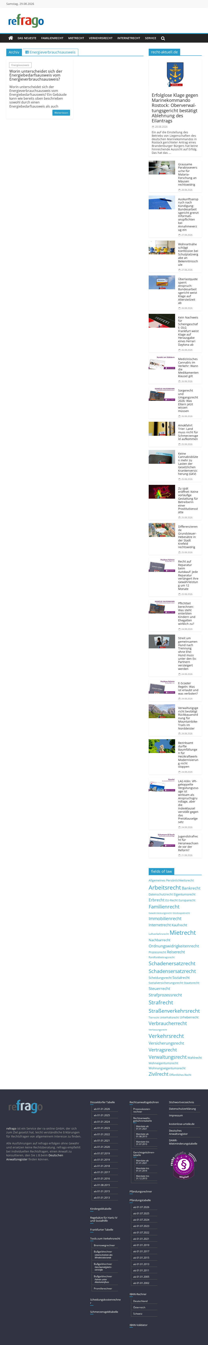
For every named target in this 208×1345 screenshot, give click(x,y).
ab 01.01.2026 (102, 1109)
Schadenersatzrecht (172, 963)
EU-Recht (171, 900)
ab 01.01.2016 (102, 1178)
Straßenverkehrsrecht (174, 1010)
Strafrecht (161, 1002)
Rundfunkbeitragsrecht (161, 957)
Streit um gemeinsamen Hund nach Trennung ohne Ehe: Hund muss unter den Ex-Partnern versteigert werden (187, 653)
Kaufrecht (179, 925)
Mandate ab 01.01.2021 (142, 1127)
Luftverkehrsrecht (159, 933)
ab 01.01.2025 (102, 1115)
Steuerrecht (159, 988)
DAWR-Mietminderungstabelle (183, 1141)
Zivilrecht (158, 1074)
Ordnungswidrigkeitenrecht (174, 946)
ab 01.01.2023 (102, 1128)
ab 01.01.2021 (102, 1140)
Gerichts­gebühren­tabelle (144, 1154)
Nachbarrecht (159, 940)
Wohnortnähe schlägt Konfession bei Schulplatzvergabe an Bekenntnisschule (188, 254)
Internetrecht (128, 38)
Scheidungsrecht (160, 977)
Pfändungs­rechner (141, 1191)
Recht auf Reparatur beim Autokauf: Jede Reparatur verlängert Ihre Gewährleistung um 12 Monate (188, 575)
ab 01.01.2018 (102, 1166)
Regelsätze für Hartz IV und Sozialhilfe (103, 1219)
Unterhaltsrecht (169, 1017)
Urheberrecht (189, 1017)
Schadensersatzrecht (172, 971)
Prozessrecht (157, 952)
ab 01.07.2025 (141, 1213)
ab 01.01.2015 (102, 1191)
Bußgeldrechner (103, 1254)
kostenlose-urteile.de (181, 1124)
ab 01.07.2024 (141, 1219)
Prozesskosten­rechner (142, 1110)
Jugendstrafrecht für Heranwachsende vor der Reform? (188, 843)
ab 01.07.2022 (141, 1232)
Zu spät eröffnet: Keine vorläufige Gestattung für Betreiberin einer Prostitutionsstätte (188, 500)
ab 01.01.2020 (102, 1147)
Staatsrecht (191, 983)
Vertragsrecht (163, 1050)
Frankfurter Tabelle (101, 1229)
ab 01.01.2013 (102, 1197)
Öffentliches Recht (180, 1075)
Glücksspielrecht (181, 913)
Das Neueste (27, 38)
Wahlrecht (194, 1057)
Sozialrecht (181, 977)
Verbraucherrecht (168, 1023)
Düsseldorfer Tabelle (102, 1102)
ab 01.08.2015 (102, 1185)
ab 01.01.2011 (141, 1270)
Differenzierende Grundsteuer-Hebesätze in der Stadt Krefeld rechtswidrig (188, 537)
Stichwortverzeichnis (181, 1102)
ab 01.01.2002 (141, 1283)
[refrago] (10, 38)
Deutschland (140, 1301)
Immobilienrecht (165, 918)
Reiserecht (176, 951)
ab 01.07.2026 (141, 1207)
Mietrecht (76, 38)
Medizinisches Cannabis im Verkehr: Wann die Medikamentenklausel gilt (188, 367)
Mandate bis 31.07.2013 (142, 1143)
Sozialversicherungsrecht (166, 983)
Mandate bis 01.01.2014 (142, 1169)
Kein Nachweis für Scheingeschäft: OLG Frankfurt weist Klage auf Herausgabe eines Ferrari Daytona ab (188, 330)
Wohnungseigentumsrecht (167, 1068)
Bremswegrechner (104, 1245)
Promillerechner (103, 1288)
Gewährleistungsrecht (160, 913)
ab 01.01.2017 (102, 1172)
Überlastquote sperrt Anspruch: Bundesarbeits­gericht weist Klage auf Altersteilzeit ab (188, 291)
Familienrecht (52, 38)
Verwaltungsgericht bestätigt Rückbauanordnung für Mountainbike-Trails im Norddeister (188, 718)
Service (150, 38)
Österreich (139, 1307)
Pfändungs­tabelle (140, 1200)
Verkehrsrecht (101, 38)
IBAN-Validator (138, 1325)
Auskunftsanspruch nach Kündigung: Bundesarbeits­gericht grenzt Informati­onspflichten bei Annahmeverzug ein (188, 214)
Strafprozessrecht (165, 995)
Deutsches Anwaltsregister (178, 1132)
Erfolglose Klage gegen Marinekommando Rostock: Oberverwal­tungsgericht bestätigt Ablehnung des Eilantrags (175, 108)
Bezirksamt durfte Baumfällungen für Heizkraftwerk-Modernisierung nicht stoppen (188, 755)
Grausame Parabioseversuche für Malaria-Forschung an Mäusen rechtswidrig (187, 174)
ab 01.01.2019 (102, 1159)
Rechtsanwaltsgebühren (144, 1102)
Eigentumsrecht (184, 894)
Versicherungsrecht (166, 1043)
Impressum (176, 1115)
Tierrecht (154, 1017)
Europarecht (187, 900)
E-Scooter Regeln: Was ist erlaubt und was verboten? (188, 688)
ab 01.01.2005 (141, 1276)
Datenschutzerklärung (182, 1108)
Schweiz (137, 1313)
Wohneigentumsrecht (163, 1063)
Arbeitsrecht (165, 887)
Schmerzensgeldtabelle (104, 1312)
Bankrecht (191, 888)
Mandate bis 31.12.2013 (142, 1177)
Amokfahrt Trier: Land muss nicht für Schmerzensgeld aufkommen (188, 432)
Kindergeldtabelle (100, 1208)
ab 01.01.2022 (102, 1134)
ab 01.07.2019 (102, 1153)
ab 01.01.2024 (102, 1121)
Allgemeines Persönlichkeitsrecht (171, 880)
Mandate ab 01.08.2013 (142, 1135)
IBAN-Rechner (138, 1294)
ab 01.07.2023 (141, 1226)
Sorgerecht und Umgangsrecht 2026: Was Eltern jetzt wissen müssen (188, 400)
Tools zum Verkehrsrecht (105, 1238)
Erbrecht (157, 899)
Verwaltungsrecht (168, 1057)
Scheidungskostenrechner (105, 1301)
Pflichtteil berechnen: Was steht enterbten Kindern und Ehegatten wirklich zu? (186, 613)
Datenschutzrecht (161, 894)
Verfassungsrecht (158, 1029)
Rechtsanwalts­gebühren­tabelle (142, 1119)
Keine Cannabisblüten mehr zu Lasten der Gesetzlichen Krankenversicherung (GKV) (188, 464)
